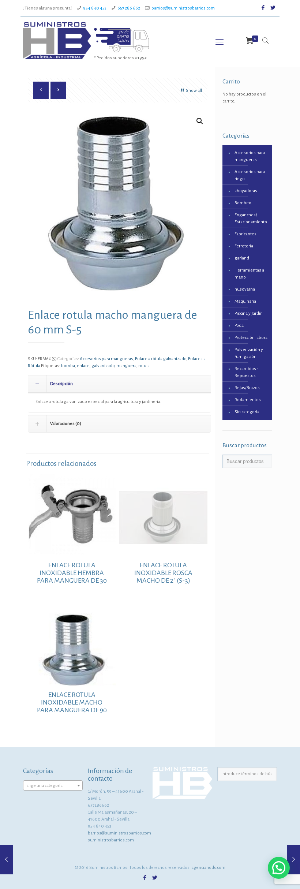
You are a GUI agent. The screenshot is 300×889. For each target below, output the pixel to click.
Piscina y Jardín (249, 313)
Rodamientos (248, 399)
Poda (239, 325)
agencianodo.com (208, 867)
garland (242, 258)
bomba (68, 365)
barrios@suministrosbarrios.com (183, 8)
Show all (194, 90)
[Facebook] (263, 8)
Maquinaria (245, 301)
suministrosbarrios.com (111, 840)
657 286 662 (128, 8)
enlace (83, 365)
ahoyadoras (246, 190)
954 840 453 (94, 8)
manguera (126, 365)
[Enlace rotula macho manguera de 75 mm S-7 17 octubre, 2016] (293, 859)
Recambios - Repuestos (246, 372)
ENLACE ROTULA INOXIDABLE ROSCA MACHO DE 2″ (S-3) (163, 572)
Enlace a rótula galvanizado (160, 358)
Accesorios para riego (250, 175)
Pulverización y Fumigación (249, 353)
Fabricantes (245, 234)
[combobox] (53, 785)
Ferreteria (244, 246)
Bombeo (243, 203)
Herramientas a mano (249, 274)
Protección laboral (252, 337)
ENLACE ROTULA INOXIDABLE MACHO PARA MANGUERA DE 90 (72, 702)
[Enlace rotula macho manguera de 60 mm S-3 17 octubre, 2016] (6, 859)
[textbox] (52, 786)
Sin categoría (247, 412)
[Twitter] (273, 8)
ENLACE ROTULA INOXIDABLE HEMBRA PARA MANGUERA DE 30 (72, 572)
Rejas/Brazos (247, 387)
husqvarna (245, 289)
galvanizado (103, 365)
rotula (144, 365)
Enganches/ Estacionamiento (251, 218)
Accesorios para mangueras (106, 358)
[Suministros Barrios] (57, 40)
